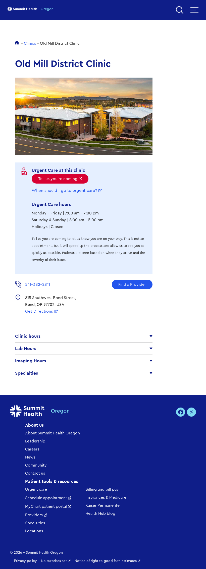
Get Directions (39, 311)
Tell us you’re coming (57, 179)
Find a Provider (132, 284)
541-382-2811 (37, 284)
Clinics (30, 43)
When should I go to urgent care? (64, 191)
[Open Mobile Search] (179, 10)
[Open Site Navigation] (194, 10)
